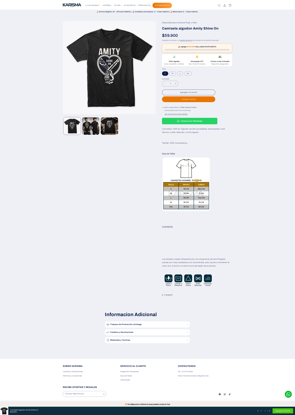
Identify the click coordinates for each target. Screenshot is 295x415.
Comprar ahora (188, 99)
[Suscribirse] (103, 394)
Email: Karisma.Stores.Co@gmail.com (193, 376)
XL (188, 73)
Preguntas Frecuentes (129, 372)
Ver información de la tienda (176, 114)
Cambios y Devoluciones (73, 372)
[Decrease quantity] (265, 411)
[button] (107, 5)
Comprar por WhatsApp (191, 121)
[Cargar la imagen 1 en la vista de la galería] (72, 126)
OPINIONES (125, 380)
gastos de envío (186, 40)
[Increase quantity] (269, 411)
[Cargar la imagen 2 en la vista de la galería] (90, 126)
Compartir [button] (168, 295)
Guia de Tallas (126, 376)
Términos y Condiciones (72, 376)
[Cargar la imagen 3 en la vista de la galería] (109, 126)
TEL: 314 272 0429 (185, 372)
